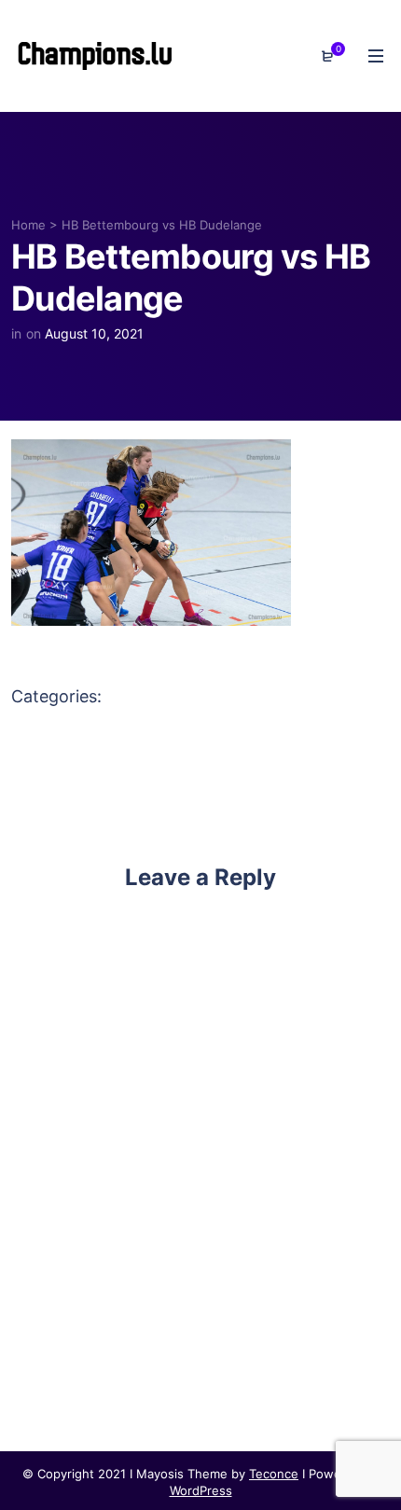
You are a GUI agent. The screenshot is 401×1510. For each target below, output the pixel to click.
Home (28, 224)
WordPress (201, 1490)
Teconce (273, 1473)
